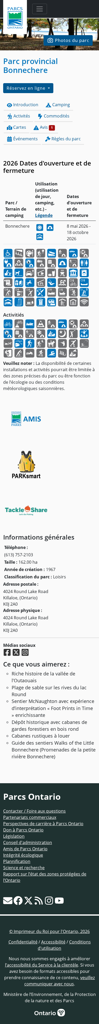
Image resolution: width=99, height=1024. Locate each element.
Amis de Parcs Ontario (25, 849)
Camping (60, 105)
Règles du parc (65, 139)
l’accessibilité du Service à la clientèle (41, 965)
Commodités (56, 116)
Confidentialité (22, 942)
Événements (25, 139)
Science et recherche (24, 868)
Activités (21, 116)
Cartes (19, 127)
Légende (44, 215)
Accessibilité (53, 942)
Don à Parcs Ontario (23, 830)
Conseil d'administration (27, 842)
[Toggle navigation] (39, 9)
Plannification (16, 861)
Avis (46, 127)
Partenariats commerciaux (29, 817)
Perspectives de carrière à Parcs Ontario (43, 823)
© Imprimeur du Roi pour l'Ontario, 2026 (49, 931)
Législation (14, 836)
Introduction (25, 105)
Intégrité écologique (23, 855)
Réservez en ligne (27, 88)
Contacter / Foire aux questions (34, 811)
